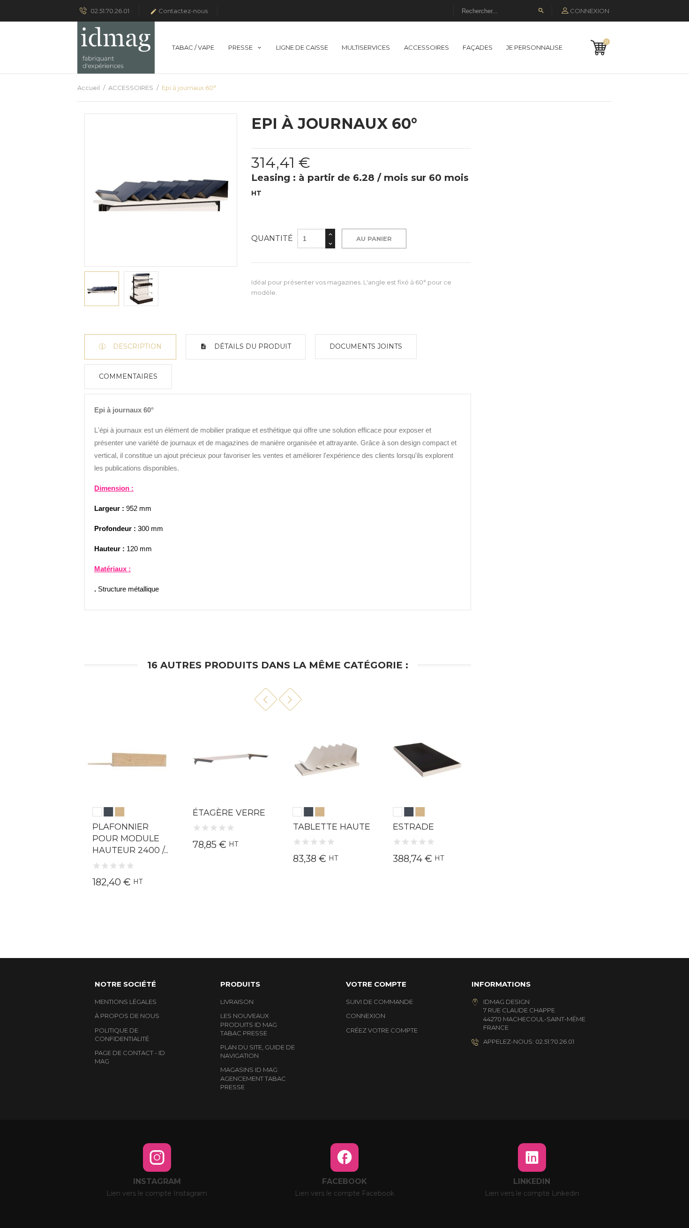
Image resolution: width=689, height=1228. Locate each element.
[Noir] (108, 811)
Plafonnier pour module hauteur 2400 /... (130, 838)
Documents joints (366, 346)
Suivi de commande (379, 1001)
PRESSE (241, 47)
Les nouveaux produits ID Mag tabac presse (248, 1024)
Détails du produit (251, 346)
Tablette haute (331, 827)
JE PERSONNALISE (534, 47)
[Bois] (119, 811)
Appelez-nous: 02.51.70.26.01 (528, 1041)
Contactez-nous (179, 11)
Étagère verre (229, 813)
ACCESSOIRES (426, 47)
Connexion (365, 1015)
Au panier (374, 238)
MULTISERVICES (366, 47)
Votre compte (376, 984)
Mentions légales (126, 1001)
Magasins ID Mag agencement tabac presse (253, 1078)
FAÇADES (478, 47)
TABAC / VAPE (193, 47)
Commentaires (128, 376)
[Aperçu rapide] (112, 868)
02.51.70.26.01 (109, 11)
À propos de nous (127, 1015)
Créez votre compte (382, 1030)
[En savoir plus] (160, 851)
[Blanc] (97, 811)
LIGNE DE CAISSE (302, 47)
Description (136, 346)
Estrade (413, 827)
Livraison (237, 1001)
